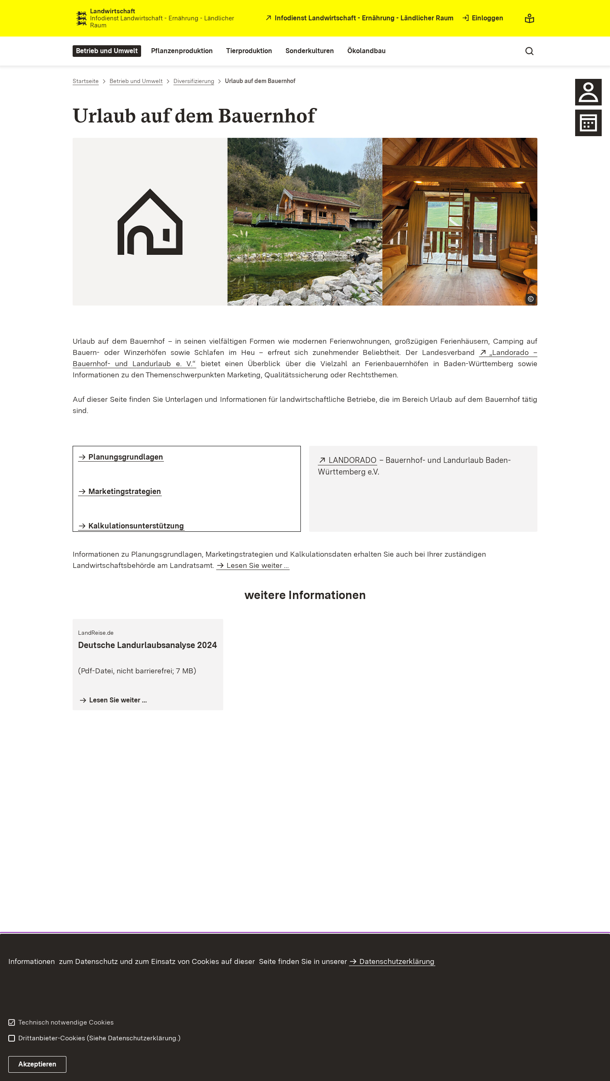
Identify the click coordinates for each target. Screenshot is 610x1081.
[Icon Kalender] (588, 123)
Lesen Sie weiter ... (258, 565)
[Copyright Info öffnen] (531, 299)
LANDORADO (353, 460)
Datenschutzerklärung (396, 961)
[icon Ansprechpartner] (588, 92)
